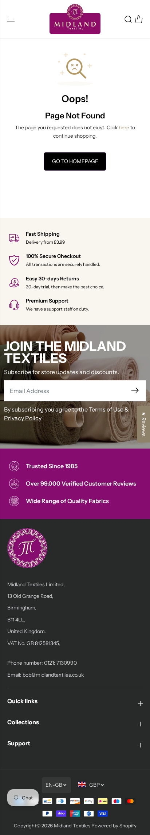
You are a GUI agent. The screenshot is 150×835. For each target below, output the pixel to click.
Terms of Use (106, 409)
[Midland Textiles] (75, 19)
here (124, 127)
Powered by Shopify (114, 825)
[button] (11, 19)
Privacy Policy (23, 418)
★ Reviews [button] (144, 424)
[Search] (128, 19)
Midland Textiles (72, 825)
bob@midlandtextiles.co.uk (53, 675)
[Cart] (139, 19)
